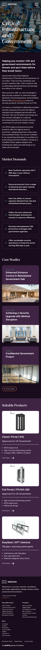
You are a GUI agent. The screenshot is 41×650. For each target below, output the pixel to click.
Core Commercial (7, 613)
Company (5, 624)
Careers (4, 626)
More (4, 621)
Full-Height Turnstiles (29, 609)
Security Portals (27, 605)
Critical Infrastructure (8, 607)
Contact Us (5, 597)
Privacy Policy (28, 641)
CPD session (6, 635)
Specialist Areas (7, 602)
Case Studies (6, 629)
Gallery (4, 631)
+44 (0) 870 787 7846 (9, 596)
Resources (5, 628)
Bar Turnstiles (26, 611)
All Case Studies (9, 389)
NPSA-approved (19, 100)
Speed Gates (26, 607)
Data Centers (6, 605)
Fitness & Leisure (7, 609)
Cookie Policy (18, 641)
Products (25, 602)
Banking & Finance (8, 615)
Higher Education (7, 611)
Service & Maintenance (29, 617)
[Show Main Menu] (36, 4)
